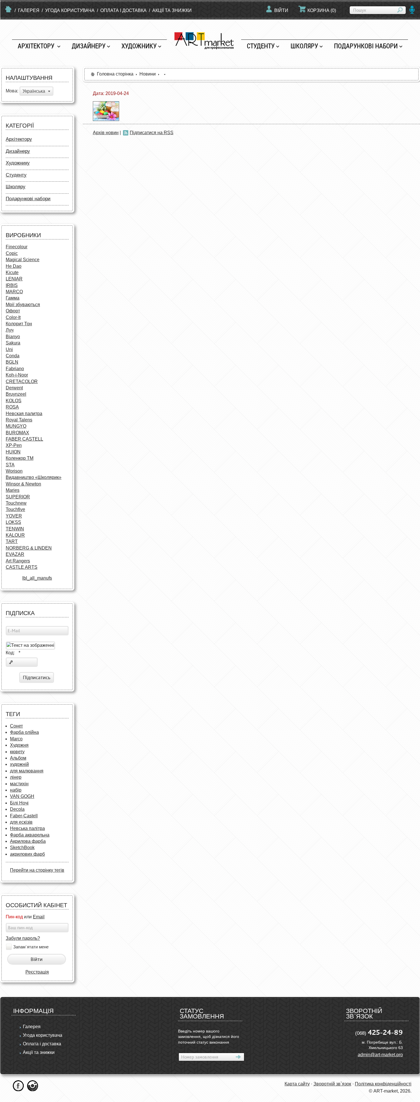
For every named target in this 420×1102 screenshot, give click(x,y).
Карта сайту (297, 1083)
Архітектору (37, 45)
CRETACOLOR (22, 381)
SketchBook (22, 847)
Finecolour (16, 246)
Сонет (16, 726)
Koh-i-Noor (17, 374)
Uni (9, 349)
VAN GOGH (22, 796)
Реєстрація (37, 972)
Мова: (12, 91)
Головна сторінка (115, 74)
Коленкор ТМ (19, 458)
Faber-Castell (24, 815)
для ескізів (21, 822)
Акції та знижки (172, 10)
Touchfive (15, 509)
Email (39, 916)
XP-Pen (14, 445)
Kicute (12, 272)
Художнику (139, 45)
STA (10, 464)
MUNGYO (16, 426)
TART (12, 541)
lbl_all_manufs (37, 578)
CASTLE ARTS (21, 567)
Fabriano (15, 368)
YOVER (14, 516)
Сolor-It (13, 317)
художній (19, 764)
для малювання (26, 770)
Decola (17, 809)
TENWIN (15, 528)
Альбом (18, 758)
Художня (19, 745)
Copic (12, 253)
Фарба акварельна (29, 835)
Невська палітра (27, 828)
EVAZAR (15, 554)
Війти (281, 10)
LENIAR (14, 278)
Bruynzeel (16, 394)
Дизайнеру (88, 45)
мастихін (19, 783)
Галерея (28, 10)
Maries (12, 490)
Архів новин (106, 132)
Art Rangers (18, 560)
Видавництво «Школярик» (33, 477)
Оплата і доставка (123, 10)
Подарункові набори (366, 45)
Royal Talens (19, 419)
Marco (16, 738)
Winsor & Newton (23, 483)
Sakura (13, 342)
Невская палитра (24, 413)
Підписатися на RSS (151, 132)
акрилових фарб (27, 854)
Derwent (14, 387)
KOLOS (13, 400)
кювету (17, 751)
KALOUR (15, 535)
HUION (13, 451)
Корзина (321, 10)
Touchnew (16, 503)
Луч (9, 330)
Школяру (304, 45)
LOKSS (13, 522)
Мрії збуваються (23, 304)
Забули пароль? (23, 938)
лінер (15, 777)
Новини (147, 74)
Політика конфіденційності (383, 1083)
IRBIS (12, 285)
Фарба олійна (24, 732)
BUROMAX (17, 432)
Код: (13, 652)
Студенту (261, 45)
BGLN (12, 362)
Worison (14, 471)
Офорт (13, 310)
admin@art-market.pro (380, 1054)
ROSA (12, 407)
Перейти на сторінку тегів (37, 870)
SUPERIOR (18, 496)
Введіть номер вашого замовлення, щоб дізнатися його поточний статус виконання (208, 1036)
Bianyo (13, 336)
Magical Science (22, 259)
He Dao (13, 266)
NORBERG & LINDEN (29, 548)
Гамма (12, 298)
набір (15, 790)
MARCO (14, 291)
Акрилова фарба (28, 841)
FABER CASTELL (24, 439)
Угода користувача (70, 10)
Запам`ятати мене (31, 946)
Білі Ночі (19, 802)
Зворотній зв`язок (332, 1083)
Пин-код (14, 916)
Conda (12, 355)
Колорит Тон (19, 323)
